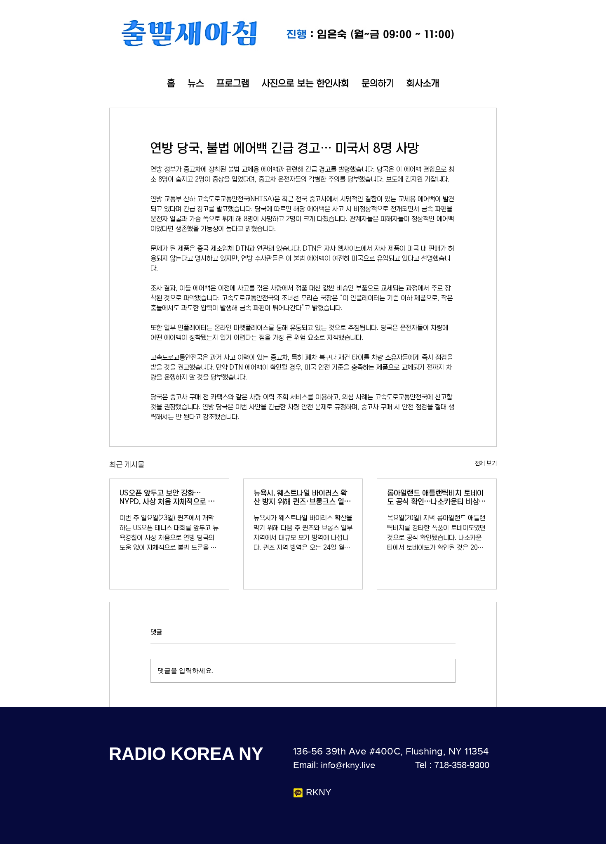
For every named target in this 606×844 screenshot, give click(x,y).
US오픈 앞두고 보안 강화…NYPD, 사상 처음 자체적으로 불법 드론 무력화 (167, 497)
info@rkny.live (348, 765)
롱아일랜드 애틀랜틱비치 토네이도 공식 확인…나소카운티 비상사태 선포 (436, 497)
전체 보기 (486, 463)
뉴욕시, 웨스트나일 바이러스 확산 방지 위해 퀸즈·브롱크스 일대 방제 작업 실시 (302, 497)
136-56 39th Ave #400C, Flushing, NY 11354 (391, 751)
